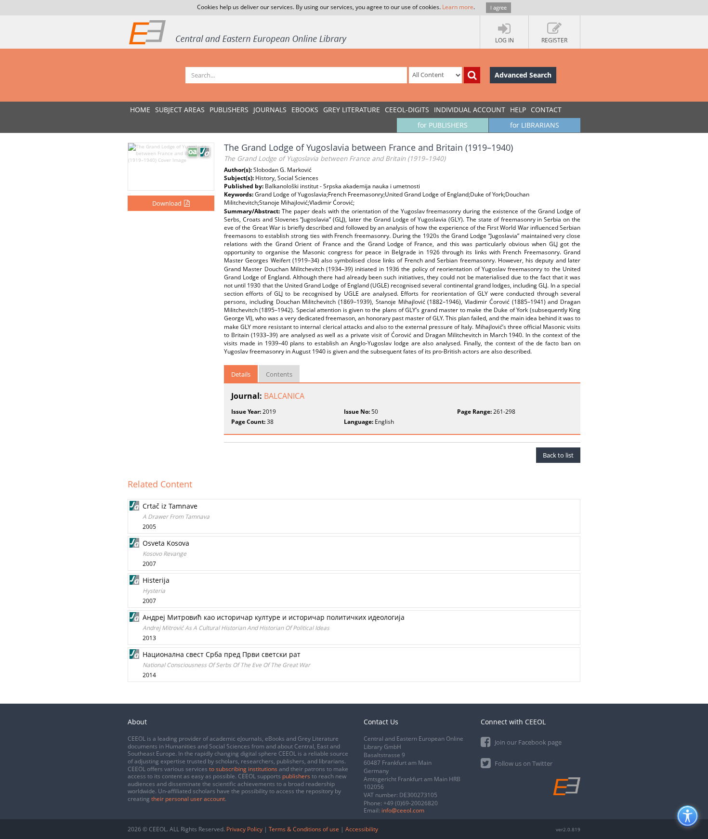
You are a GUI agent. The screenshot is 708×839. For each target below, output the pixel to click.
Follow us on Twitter (522, 763)
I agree (498, 7)
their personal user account (188, 799)
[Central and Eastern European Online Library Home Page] (238, 31)
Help (518, 109)
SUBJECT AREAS (180, 109)
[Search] (472, 75)
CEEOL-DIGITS (407, 109)
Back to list (558, 455)
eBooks (304, 109)
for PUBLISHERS (443, 125)
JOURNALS (270, 109)
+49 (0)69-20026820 (410, 803)
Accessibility (361, 829)
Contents (279, 374)
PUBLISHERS (229, 109)
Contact (546, 109)
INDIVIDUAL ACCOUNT (469, 109)
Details (240, 374)
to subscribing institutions (243, 769)
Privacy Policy (244, 829)
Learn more (457, 7)
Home (140, 109)
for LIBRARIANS (534, 125)
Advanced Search (523, 74)
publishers (296, 776)
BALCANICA (284, 396)
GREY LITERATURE (351, 109)
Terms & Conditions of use (304, 829)
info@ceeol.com (402, 810)
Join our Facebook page (527, 742)
